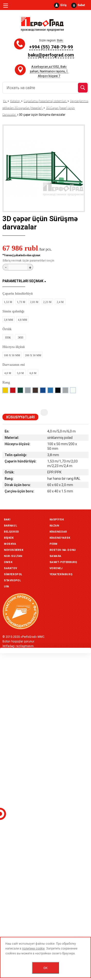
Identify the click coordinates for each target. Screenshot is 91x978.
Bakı (7, 519)
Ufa (6, 586)
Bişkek (9, 537)
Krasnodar (58, 531)
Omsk (8, 562)
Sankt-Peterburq (63, 562)
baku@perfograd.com (51, 55)
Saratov (10, 568)
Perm (54, 543)
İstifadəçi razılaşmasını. (18, 646)
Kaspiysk (57, 519)
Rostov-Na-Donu (63, 550)
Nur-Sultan (13, 556)
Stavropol (12, 580)
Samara (56, 556)
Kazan (54, 525)
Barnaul (10, 525)
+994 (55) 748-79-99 (51, 47)
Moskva (10, 543)
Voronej (56, 568)
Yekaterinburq (61, 574)
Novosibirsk (14, 550)
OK (45, 968)
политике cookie (33, 948)
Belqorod (11, 531)
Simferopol (13, 574)
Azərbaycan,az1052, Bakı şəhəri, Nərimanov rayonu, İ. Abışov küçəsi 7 (49, 71)
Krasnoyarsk (60, 537)
